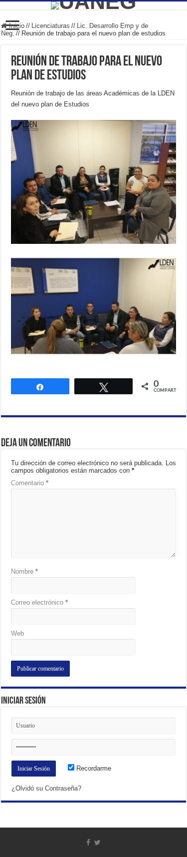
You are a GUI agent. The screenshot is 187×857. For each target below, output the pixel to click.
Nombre (24, 571)
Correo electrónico (39, 602)
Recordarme (92, 768)
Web (17, 633)
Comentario (29, 483)
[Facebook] (88, 843)
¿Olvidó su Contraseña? (46, 788)
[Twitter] (97, 843)
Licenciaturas (50, 25)
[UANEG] (93, 5)
